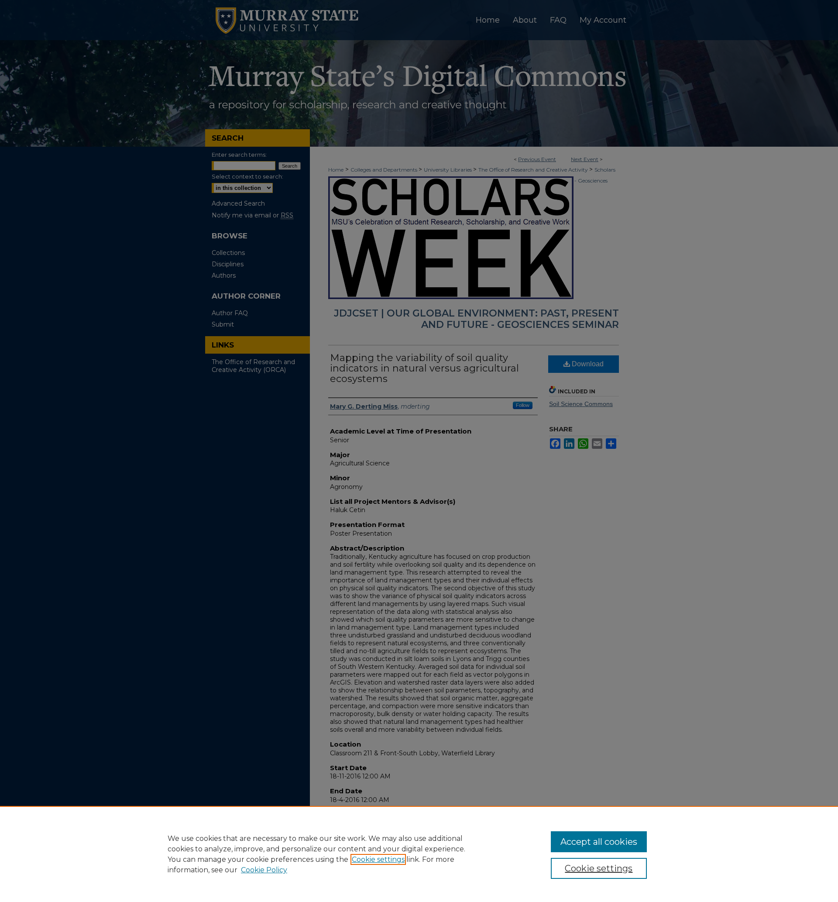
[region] (419, 854)
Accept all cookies (598, 842)
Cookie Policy (264, 870)
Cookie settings (378, 859)
